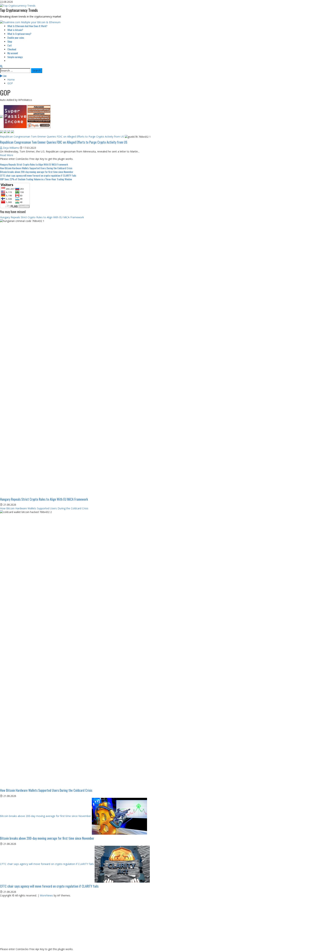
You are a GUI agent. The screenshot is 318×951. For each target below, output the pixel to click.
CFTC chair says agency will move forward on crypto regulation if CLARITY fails (38, 175)
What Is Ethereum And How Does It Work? (27, 26)
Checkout (11, 49)
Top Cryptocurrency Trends (19, 10)
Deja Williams (11, 147)
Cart (9, 45)
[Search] (1, 66)
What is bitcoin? (15, 30)
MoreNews (46, 895)
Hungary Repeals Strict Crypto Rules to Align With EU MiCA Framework (34, 164)
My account (12, 53)
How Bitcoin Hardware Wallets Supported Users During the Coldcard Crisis (36, 168)
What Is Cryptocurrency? (19, 34)
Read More (6, 155)
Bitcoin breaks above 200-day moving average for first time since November (36, 172)
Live (4, 76)
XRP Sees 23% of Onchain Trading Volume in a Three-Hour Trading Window (36, 179)
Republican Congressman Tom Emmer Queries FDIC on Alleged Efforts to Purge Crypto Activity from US (62, 136)
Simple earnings (15, 57)
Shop (9, 41)
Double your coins (15, 37)
